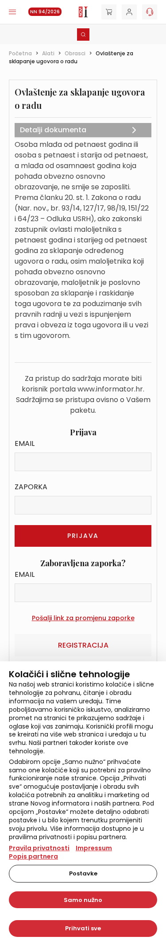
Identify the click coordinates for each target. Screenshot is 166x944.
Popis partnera (33, 856)
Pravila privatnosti (39, 848)
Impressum (94, 848)
